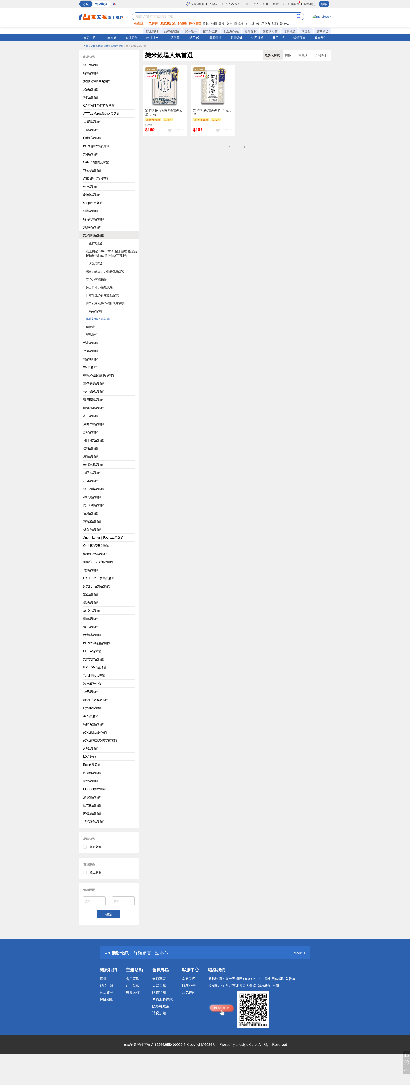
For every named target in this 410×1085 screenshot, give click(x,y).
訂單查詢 (293, 4)
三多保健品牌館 (93, 383)
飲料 (230, 23)
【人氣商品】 (95, 263)
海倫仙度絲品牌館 (95, 553)
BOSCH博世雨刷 (94, 789)
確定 (108, 914)
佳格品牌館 (90, 448)
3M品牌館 (90, 367)
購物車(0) (309, 4)
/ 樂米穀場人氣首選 (135, 46)
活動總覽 (290, 31)
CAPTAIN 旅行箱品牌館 (99, 105)
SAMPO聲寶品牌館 (96, 162)
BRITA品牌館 (92, 651)
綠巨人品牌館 (92, 472)
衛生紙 (249, 23)
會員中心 (278, 4)
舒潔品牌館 (90, 602)
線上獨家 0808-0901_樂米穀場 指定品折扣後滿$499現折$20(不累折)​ (111, 253)
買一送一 (191, 31)
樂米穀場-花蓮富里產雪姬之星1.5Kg (163, 112)
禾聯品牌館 (90, 748)
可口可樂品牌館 (93, 440)
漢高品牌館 (90, 343)
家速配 (306, 31)
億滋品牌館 (90, 570)
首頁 (85, 46)
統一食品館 (90, 65)
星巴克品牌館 (92, 497)
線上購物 (96, 872)
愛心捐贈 (195, 23)
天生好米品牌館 (93, 391)
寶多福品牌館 (92, 227)
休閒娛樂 (257, 37)
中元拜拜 (152, 23)
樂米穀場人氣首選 (98, 319)
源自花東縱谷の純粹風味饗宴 (105, 271)
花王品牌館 (90, 416)
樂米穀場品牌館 (93, 235)
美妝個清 (215, 37)
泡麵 (214, 23)
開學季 (182, 23)
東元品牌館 (90, 691)
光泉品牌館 (90, 89)
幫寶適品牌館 (92, 521)
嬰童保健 (236, 37)
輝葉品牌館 (90, 211)
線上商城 (152, 31)
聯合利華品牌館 (93, 219)
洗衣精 (284, 23)
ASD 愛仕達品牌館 (95, 178)
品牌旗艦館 (171, 31)
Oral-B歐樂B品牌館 (96, 545)
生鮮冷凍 (110, 37)
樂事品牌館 (90, 154)
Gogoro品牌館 (92, 202)
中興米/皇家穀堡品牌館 (98, 375)
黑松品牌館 (90, 432)
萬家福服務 (197, 4)
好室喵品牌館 (92, 635)
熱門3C (194, 37)
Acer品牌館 (90, 716)
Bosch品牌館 (92, 764)
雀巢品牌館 (90, 513)
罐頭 (275, 23)
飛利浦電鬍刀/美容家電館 (100, 740)
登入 (256, 4)
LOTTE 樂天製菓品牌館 (98, 578)
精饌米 (90, 327)
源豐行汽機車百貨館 (96, 81)
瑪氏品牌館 (90, 97)
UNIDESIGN (168, 23)
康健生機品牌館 (93, 424)
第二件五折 (210, 31)
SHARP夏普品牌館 (95, 700)
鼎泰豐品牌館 (92, 797)
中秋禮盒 (138, 23)
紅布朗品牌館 (92, 805)
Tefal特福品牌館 (94, 675)
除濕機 (238, 23)
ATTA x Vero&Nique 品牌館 (101, 113)
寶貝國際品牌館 (93, 399)
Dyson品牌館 (92, 708)
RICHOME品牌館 (94, 667)
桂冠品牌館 (90, 480)
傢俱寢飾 (299, 37)
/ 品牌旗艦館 (96, 46)
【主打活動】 (95, 243)
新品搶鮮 (92, 334)
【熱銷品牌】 (95, 311)
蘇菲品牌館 (90, 618)
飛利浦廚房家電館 (95, 732)
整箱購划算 (270, 31)
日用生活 (278, 37)
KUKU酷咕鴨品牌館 (96, 146)
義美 (222, 23)
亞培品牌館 (90, 781)
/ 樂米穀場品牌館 (113, 46)
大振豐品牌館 (92, 121)
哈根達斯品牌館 (93, 464)
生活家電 (173, 37)
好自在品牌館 (92, 529)
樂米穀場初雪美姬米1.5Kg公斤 (212, 112)
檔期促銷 (251, 31)
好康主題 (89, 37)
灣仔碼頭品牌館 (93, 505)
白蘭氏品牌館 (92, 138)
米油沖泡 (152, 37)
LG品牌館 (89, 756)
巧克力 (265, 23)
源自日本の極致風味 (99, 287)
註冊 (266, 4)
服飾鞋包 (320, 37)
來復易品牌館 (92, 813)
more (298, 952)
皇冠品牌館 (90, 351)
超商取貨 (322, 31)
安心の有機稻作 (96, 279)
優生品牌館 (90, 626)
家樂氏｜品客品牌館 (96, 586)
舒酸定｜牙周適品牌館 (98, 562)
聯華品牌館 (90, 73)
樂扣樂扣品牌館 (93, 659)
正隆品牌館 (90, 129)
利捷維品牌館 (92, 773)
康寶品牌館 (90, 456)
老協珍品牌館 (92, 194)
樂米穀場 (96, 847)
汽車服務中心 (92, 683)
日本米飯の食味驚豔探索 (102, 295)
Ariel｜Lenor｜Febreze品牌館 (103, 537)
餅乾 (206, 23)
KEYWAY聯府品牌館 (96, 643)
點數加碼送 (231, 31)
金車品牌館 (90, 186)
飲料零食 (131, 37)
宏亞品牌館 (90, 594)
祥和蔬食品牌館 (93, 821)
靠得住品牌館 (92, 610)
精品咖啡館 (90, 359)
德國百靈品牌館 (93, 724)
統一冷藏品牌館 (93, 489)
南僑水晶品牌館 (93, 407)
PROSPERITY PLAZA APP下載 (229, 4)
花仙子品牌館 (92, 170)
